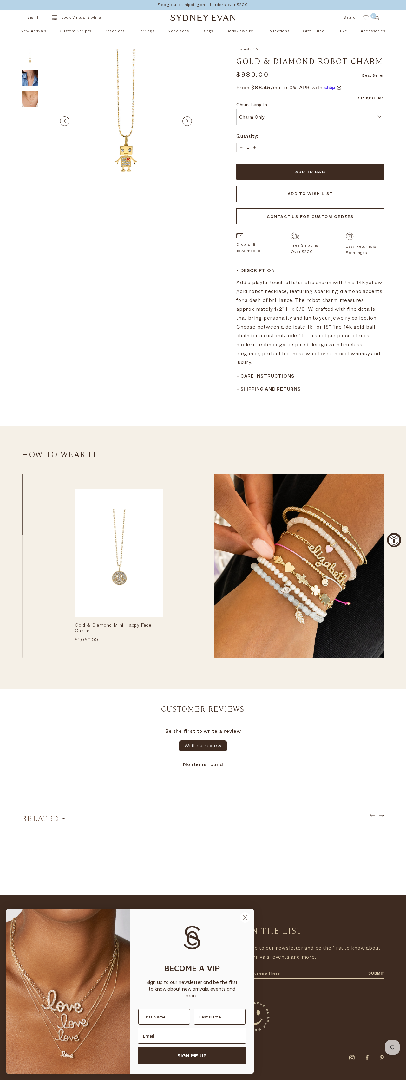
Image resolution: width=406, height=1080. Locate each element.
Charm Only (252, 118)
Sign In (34, 17)
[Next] (187, 121)
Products (243, 49)
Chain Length (251, 105)
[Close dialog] (245, 917)
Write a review (202, 745)
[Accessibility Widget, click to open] (394, 540)
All (258, 49)
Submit (376, 973)
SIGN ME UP (192, 1055)
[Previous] (64, 121)
